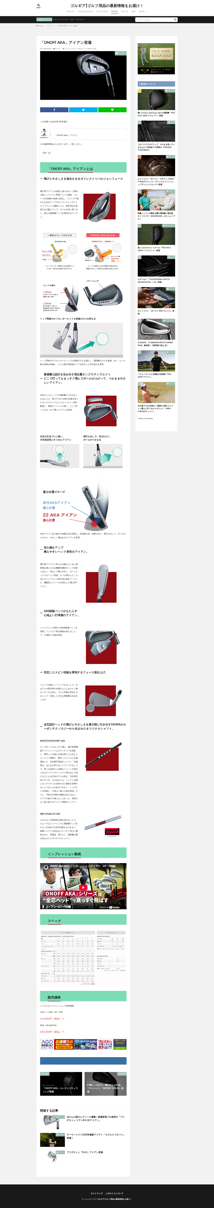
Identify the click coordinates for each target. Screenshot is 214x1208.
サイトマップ (97, 1193)
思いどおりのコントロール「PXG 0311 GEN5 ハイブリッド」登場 (154, 248)
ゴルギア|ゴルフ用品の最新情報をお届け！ (107, 5)
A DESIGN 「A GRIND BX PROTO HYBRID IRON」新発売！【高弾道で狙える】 (155, 343)
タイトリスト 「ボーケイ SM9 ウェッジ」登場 (156, 312)
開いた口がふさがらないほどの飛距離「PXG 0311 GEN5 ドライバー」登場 (156, 114)
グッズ (141, 11)
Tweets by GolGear (145, 418)
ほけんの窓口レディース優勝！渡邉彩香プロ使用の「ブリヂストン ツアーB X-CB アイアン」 (96, 1118)
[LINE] (112, 109)
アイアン (114, 11)
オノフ (84, 49)
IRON (79, 49)
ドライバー (70, 11)
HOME (41, 26)
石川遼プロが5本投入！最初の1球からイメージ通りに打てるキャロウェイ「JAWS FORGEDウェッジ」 (155, 408)
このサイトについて (114, 1193)
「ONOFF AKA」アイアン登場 (66, 26)
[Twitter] (83, 109)
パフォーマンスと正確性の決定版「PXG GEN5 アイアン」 (154, 375)
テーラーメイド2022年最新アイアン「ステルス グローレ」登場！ (96, 1136)
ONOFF (89, 49)
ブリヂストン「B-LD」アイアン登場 (85, 1152)
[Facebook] (54, 109)
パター (133, 11)
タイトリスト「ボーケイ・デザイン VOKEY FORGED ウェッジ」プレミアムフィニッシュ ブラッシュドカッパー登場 (156, 181)
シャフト (171, 191)
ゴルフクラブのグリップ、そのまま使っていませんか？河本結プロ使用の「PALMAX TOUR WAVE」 (156, 147)
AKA (94, 49)
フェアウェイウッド (85, 11)
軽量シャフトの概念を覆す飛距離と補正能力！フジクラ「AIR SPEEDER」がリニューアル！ (156, 216)
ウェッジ (124, 11)
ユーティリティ (102, 11)
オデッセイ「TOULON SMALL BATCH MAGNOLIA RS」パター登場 (154, 280)
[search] (175, 19)
